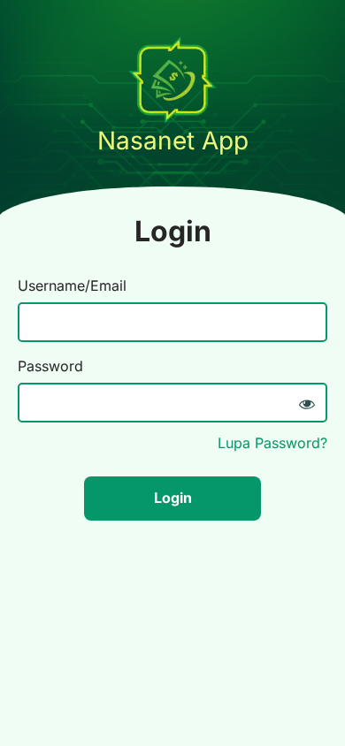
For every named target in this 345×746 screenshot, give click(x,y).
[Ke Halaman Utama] (172, 118)
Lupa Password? (272, 443)
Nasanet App (173, 141)
